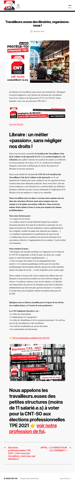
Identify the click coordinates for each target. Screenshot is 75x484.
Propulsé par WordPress (29, 478)
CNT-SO (14, 478)
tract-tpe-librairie (16, 124)
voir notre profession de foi (33, 428)
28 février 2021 (38, 31)
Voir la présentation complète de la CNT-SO (30, 338)
